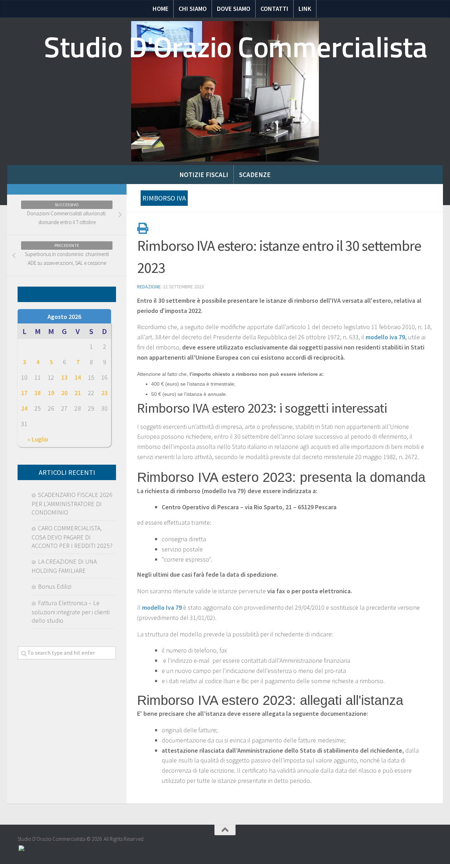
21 (78, 393)
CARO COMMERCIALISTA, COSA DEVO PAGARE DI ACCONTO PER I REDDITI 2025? (72, 537)
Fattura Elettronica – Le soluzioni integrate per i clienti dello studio (71, 611)
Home (160, 9)
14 (78, 377)
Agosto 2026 (64, 317)
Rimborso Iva (164, 198)
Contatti (274, 9)
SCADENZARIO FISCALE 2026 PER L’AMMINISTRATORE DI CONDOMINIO (72, 503)
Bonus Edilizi (54, 586)
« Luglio (37, 439)
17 (24, 393)
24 (24, 408)
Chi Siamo (193, 9)
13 (64, 377)
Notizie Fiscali (203, 174)
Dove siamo (233, 9)
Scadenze (255, 174)
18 (37, 393)
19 (51, 393)
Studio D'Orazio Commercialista (235, 47)
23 (104, 393)
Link (304, 9)
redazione (149, 286)
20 (64, 393)
